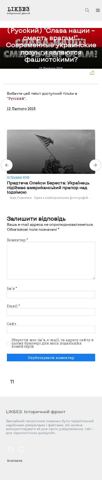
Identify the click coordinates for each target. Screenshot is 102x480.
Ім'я (12, 288)
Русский (16, 98)
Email (13, 305)
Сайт (11, 323)
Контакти (14, 460)
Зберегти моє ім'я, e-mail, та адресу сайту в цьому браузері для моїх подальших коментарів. (52, 343)
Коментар (17, 239)
